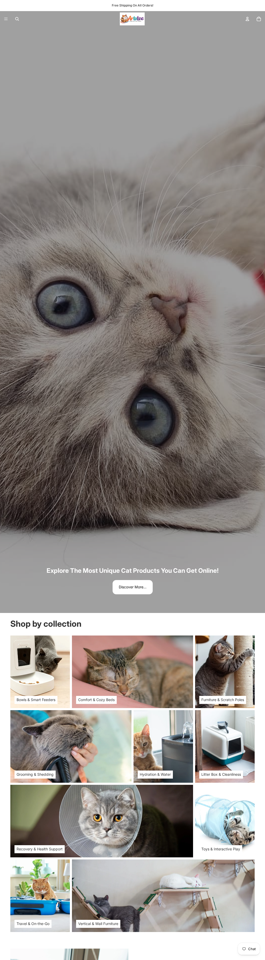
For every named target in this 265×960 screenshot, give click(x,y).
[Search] (17, 19)
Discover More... (132, 587)
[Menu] (6, 19)
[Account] (247, 19)
